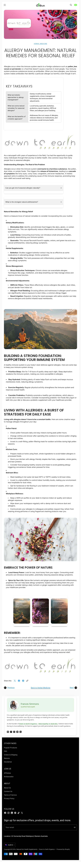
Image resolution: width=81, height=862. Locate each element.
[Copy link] (27, 680)
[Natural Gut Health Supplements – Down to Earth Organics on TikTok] (18, 813)
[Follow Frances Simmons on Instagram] (14, 732)
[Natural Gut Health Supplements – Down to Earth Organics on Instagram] (8, 813)
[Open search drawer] (71, 5)
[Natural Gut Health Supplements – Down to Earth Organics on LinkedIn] (12, 813)
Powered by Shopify (63, 849)
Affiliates (7, 773)
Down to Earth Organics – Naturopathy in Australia (38, 724)
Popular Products (10, 748)
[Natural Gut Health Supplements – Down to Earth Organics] (40, 5)
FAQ (5, 751)
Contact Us (8, 791)
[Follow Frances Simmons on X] (17, 732)
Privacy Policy (9, 798)
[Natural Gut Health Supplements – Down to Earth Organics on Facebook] (5, 813)
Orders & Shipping (10, 755)
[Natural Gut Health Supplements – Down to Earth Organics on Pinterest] (15, 813)
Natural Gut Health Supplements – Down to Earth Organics (35, 849)
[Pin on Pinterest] (23, 680)
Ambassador (9, 777)
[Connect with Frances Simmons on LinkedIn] (21, 732)
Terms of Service (10, 795)
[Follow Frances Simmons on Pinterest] (8, 732)
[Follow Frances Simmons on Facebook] (11, 732)
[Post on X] (15, 680)
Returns (7, 758)
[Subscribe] (74, 827)
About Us (7, 788)
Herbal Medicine (40, 43)
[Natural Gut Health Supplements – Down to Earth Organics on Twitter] (22, 813)
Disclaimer (8, 762)
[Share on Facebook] (19, 680)
